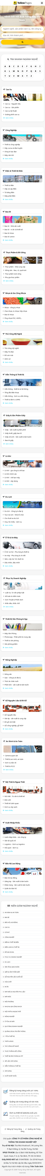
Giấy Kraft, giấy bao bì (13, 433)
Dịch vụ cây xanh (10, 807)
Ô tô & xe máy (11, 537)
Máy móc (8, 997)
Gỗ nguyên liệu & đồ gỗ (16, 700)
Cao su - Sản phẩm (12, 107)
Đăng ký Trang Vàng (14, 1129)
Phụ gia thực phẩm (12, 277)
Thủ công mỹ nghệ (13, 334)
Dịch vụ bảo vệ (10, 763)
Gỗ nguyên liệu (10, 715)
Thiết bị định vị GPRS (12, 399)
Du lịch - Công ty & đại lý (13, 511)
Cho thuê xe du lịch (11, 518)
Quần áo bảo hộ (10, 888)
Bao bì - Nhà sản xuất (12, 226)
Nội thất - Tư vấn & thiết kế (14, 796)
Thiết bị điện (9, 185)
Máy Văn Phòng (10, 633)
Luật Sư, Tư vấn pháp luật (14, 592)
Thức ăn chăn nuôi (11, 681)
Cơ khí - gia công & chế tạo (14, 470)
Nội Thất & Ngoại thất (15, 782)
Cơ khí (8, 456)
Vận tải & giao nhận (12, 967)
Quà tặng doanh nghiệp (14, 1026)
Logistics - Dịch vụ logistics (14, 844)
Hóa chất (8, 982)
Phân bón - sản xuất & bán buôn (16, 685)
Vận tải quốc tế (10, 840)
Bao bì (8, 212)
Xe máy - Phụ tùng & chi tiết (14, 555)
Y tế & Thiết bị (10, 1036)
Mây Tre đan (9, 352)
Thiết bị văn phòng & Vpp (16, 619)
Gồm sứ (7, 359)
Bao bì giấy (9, 440)
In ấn (7, 987)
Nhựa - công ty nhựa (12, 307)
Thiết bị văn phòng (11, 640)
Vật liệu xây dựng (11, 1061)
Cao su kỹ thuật (11, 111)
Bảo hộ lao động (12, 863)
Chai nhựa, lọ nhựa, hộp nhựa (15, 311)
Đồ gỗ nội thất (9, 722)
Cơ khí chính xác (10, 474)
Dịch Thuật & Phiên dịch (14, 600)
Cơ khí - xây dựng (11, 481)
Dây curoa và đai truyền (13, 148)
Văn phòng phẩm (10, 644)
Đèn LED (7, 800)
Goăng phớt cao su (12, 114)
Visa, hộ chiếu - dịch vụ (13, 522)
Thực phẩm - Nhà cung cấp (15, 267)
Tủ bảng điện (9, 192)
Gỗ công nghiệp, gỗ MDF (13, 725)
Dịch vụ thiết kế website (23, 1113)
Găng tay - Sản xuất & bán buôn (16, 881)
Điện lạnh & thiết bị (12, 947)
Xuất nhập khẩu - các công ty (15, 837)
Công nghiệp (11, 130)
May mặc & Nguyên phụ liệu (15, 992)
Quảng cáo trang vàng (24, 1101)
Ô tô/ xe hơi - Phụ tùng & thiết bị (16, 552)
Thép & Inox (9, 1041)
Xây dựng (8, 1071)
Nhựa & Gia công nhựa (15, 293)
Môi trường (9, 1002)
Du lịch (8, 497)
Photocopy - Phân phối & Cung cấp (17, 637)
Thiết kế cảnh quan (11, 803)
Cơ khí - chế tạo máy (12, 477)
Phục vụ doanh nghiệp (16, 578)
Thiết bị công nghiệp (12, 144)
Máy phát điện (9, 196)
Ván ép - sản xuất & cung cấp (15, 718)
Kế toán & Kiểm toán (12, 596)
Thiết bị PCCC (10, 766)
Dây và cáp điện (10, 189)
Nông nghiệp (11, 660)
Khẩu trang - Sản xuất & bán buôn (17, 885)
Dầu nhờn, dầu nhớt (12, 562)
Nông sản (8, 674)
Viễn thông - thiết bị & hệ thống (16, 389)
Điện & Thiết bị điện (14, 171)
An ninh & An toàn (14, 741)
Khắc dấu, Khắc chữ (12, 603)
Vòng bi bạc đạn (10, 151)
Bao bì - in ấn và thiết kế (13, 229)
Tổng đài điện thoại (11, 392)
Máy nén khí (9, 155)
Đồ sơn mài (8, 355)
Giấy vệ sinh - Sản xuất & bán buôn (18, 437)
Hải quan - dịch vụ (11, 848)
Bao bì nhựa (9, 233)
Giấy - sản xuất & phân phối (15, 430)
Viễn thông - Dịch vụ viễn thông (16, 396)
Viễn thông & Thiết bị (14, 374)
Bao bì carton (9, 236)
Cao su (9, 89)
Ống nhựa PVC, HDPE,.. (13, 318)
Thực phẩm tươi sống (13, 274)
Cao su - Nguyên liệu (13, 104)
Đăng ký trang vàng (24, 1090)
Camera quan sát (11, 755)
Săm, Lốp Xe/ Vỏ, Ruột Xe (13, 559)
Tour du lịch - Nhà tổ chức (14, 515)
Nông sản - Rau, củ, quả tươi (15, 270)
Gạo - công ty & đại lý (12, 678)
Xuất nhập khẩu (12, 823)
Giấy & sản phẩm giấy (15, 415)
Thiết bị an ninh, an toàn (14, 759)
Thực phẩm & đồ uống (16, 252)
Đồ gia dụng (9, 952)
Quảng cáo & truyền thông (15, 1031)
